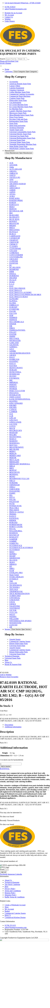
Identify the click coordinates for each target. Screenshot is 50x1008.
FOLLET (12, 332)
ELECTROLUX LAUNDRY (20, 292)
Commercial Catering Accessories (21, 94)
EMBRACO (14, 305)
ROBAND (13, 522)
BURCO (12, 234)
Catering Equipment (16, 88)
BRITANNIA (14, 230)
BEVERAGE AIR (16, 211)
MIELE (12, 466)
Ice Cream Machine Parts (18, 105)
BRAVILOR (14, 223)
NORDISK (13, 483)
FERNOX (13, 320)
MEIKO (12, 451)
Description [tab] (9, 725)
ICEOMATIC (14, 378)
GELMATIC (14, 345)
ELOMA (12, 303)
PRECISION (14, 510)
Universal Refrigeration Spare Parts (22, 138)
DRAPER (13, 278)
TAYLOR (13, 583)
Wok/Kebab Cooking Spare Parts (21, 149)
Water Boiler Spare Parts (18, 146)
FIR (10, 326)
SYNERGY (13, 579)
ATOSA (12, 194)
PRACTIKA (14, 508)
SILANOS (13, 560)
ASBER (12, 190)
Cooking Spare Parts (16, 98)
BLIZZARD (14, 215)
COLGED (13, 251)
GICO (11, 349)
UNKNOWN (14, 600)
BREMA (12, 226)
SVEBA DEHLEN (16, 577)
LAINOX (13, 410)
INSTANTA (14, 393)
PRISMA (12, 514)
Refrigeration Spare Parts (18, 121)
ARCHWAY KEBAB (17, 184)
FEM (11, 315)
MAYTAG (13, 445)
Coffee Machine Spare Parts (19, 92)
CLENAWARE (15, 249)
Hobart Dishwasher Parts (18, 644)
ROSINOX (13, 533)
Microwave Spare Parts (17, 113)
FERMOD (13, 318)
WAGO (12, 614)
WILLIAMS (14, 619)
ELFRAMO (13, 299)
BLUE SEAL (14, 219)
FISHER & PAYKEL (17, 330)
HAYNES (13, 366)
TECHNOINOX (15, 585)
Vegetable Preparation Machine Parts (22, 144)
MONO (12, 476)
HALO (12, 357)
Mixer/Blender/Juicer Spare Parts (21, 115)
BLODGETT (14, 217)
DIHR (11, 272)
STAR (11, 571)
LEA (11, 414)
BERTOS (13, 209)
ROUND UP (14, 535)
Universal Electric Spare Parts (20, 134)
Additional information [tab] (13, 727)
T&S (11, 581)
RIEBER (12, 520)
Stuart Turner (14, 575)
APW (11, 180)
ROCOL (12, 529)
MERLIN (13, 453)
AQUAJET (13, 182)
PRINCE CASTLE (16, 512)
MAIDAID (13, 433)
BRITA (12, 228)
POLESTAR (14, 502)
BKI (11, 213)
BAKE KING (14, 198)
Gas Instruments (15, 103)
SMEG (12, 568)
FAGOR (12, 311)
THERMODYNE (16, 591)
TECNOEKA (14, 587)
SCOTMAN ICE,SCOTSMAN (21, 548)
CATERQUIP (14, 238)
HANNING (13, 361)
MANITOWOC (15, 437)
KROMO (12, 405)
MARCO (12, 439)
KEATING (13, 401)
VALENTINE (14, 606)
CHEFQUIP (14, 242)
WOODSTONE (15, 623)
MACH (12, 428)
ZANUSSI (13, 625)
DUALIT (12, 280)
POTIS (12, 504)
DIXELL (12, 274)
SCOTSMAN (14, 550)
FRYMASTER (15, 341)
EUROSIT (13, 307)
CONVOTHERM (16, 255)
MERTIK (12, 458)
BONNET (13, 221)
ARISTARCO (14, 188)
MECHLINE (14, 449)
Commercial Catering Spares (19, 641)
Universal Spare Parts (17, 140)
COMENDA (14, 253)
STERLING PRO (16, 573)
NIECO (12, 481)
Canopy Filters (14, 86)
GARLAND (14, 343)
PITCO (12, 497)
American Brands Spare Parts (20, 84)
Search (2, 59)
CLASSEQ (13, 246)
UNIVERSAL (14, 598)
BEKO (12, 207)
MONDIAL (13, 474)
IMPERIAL (13, 382)
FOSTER (12, 334)
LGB (11, 416)
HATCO (12, 364)
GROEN (12, 355)
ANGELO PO (14, 177)
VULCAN (13, 612)
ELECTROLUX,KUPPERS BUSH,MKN (25, 295)
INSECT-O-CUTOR (17, 391)
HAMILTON (14, 359)
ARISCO (12, 186)
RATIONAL (14, 518)
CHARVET (13, 240)
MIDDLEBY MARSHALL (19, 464)
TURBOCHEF (15, 596)
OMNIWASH (14, 485)
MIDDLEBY (14, 462)
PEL (11, 495)
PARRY (12, 493)
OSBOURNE (14, 489)
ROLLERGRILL (15, 531)
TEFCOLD (13, 589)
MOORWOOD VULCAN (19, 479)
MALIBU (13, 435)
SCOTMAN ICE (15, 545)
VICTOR (12, 610)
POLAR (12, 499)
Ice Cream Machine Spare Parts (20, 107)
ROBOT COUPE (16, 527)
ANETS (12, 175)
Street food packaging (17, 126)
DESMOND (14, 269)
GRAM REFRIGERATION (19, 353)
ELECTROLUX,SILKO (18, 297)
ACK (11, 163)
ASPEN (12, 192)
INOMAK (13, 389)
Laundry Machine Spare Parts (20, 111)
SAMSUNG (14, 543)
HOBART (13, 370)
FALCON (13, 313)
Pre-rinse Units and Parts (18, 119)
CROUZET (13, 259)
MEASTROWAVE (16, 447)
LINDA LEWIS (15, 422)
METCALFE (14, 460)
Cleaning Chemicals (16, 90)
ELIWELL (13, 301)
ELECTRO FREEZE (17, 288)
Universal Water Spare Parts (19, 142)
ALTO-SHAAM (15, 169)
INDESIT (13, 384)
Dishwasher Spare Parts (18, 100)
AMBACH (13, 173)
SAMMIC (13, 541)
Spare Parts (13, 123)
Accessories (13, 82)
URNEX (12, 604)
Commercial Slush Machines (19, 96)
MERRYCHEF (15, 456)
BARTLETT (14, 205)
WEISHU (13, 617)
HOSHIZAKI (14, 374)
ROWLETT (13, 537)
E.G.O (11, 284)
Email (2, 869)
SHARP (12, 556)
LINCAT (12, 418)
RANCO (12, 516)
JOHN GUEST (15, 397)
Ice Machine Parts (15, 109)
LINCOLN (13, 420)
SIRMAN (13, 564)
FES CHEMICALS (16, 322)
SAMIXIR (13, 539)
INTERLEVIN (15, 395)
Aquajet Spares (14, 639)
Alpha (11, 167)
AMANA (13, 171)
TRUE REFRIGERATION (19, 594)
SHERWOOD (14, 558)
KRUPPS (13, 407)
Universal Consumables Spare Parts (22, 132)
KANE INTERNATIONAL (19, 399)
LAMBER (13, 412)
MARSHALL (14, 443)
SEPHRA (13, 554)
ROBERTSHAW (15, 525)
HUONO (12, 376)
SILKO (12, 562)
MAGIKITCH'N (15, 430)
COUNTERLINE (16, 257)
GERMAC (13, 347)
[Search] (28, 59)
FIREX (12, 328)
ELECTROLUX (15, 290)
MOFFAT (13, 470)
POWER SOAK (15, 506)
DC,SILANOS (14, 267)
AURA (12, 196)
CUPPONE (13, 261)
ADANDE (13, 165)
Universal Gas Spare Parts (18, 136)
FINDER (12, 324)
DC (10, 265)
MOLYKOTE (14, 472)
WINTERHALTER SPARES (20, 621)
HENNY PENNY (16, 368)
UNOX (12, 602)
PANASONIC (14, 491)
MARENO (13, 441)
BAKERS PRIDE (16, 200)
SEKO (11, 552)
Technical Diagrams (16, 128)
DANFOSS (13, 263)
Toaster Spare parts (16, 130)
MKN (11, 468)
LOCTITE (13, 424)
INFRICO (13, 387)
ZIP (10, 627)
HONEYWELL (15, 372)
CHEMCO (13, 244)
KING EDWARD (16, 403)
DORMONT (14, 276)
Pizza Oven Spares (16, 117)
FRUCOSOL (14, 338)
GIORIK (12, 351)
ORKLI (12, 487)
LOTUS (12, 426)
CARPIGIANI (14, 236)
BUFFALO (13, 232)
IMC (11, 380)
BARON (12, 203)
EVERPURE (14, 309)
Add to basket (5, 766)
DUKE (12, 282)
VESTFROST (14, 608)
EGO (11, 286)
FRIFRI (12, 336)
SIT (10, 566)
